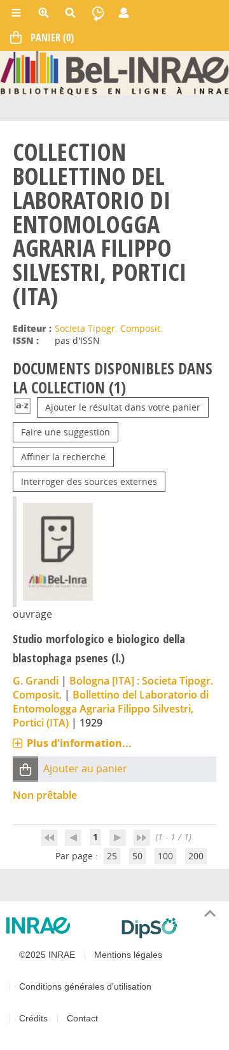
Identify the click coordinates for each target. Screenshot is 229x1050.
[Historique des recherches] (98, 12)
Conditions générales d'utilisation (85, 986)
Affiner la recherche (63, 457)
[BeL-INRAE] (114, 72)
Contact (82, 1018)
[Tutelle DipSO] (170, 928)
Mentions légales (128, 955)
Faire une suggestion (65, 432)
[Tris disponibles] (22, 407)
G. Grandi (36, 681)
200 (196, 856)
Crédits (33, 1018)
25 (112, 856)
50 (137, 856)
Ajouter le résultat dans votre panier (122, 407)
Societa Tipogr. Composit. (109, 328)
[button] (25, 769)
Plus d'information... (79, 743)
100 (165, 856)
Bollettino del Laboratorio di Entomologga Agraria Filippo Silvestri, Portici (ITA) (111, 709)
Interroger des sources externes (89, 481)
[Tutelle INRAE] (58, 925)
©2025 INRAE (47, 955)
